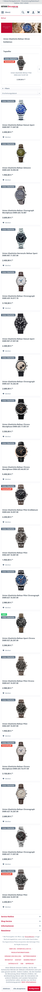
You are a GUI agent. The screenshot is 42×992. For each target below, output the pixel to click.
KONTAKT (18, 960)
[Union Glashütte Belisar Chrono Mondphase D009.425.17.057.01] (21, 409)
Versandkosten (29, 937)
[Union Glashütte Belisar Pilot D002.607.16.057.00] (21, 708)
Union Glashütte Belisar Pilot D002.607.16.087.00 (14, 554)
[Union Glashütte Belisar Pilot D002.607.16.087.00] (21, 537)
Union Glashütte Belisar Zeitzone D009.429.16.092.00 (16, 169)
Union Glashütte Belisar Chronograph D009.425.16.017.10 (18, 297)
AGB (21, 964)
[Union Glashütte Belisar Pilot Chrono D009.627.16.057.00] (21, 666)
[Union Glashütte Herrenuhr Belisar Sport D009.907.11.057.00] (21, 238)
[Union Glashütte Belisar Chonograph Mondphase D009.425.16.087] (21, 195)
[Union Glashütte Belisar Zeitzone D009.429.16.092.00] (21, 152)
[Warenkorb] (38, 12)
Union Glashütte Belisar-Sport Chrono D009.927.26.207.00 (18, 639)
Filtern (7, 88)
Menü (7, 12)
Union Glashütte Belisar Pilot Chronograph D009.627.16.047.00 (20, 596)
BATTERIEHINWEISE (29, 956)
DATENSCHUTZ (13, 964)
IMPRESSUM (30, 964)
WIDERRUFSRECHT (30, 960)
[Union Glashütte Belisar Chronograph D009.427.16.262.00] (21, 366)
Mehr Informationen (29, 982)
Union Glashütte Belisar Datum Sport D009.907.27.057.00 (18, 340)
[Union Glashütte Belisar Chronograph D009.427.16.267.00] (21, 794)
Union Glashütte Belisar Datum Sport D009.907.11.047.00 (18, 126)
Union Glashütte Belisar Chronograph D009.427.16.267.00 (18, 810)
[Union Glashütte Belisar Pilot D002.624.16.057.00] (21, 63)
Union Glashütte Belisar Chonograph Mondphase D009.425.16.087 (18, 211)
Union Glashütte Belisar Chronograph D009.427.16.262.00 (18, 382)
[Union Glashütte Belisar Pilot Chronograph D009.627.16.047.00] (21, 580)
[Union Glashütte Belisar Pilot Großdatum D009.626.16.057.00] (21, 495)
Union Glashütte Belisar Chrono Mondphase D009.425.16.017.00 (16, 767)
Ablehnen (6, 989)
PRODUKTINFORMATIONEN (20, 952)
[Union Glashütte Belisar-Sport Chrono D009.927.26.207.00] (21, 623)
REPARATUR (9, 960)
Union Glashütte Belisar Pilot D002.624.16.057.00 (21, 74)
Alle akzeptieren (19, 989)
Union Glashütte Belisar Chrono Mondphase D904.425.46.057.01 (16, 468)
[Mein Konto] (33, 12)
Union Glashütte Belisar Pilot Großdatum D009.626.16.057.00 (20, 511)
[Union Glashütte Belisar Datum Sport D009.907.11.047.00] (21, 110)
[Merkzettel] (28, 12)
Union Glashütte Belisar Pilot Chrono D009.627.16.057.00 (18, 682)
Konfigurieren (34, 989)
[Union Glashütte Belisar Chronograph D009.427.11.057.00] (21, 837)
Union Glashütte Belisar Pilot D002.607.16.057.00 (14, 725)
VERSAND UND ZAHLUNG (13, 956)
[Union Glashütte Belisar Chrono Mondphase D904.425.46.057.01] (21, 452)
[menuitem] (5, 12)
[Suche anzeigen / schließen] (23, 12)
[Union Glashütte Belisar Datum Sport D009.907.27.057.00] (21, 324)
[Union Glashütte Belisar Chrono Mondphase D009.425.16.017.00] (21, 751)
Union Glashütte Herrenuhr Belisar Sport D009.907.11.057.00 (19, 254)
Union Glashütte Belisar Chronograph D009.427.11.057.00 (18, 853)
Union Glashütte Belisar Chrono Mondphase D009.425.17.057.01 (16, 425)
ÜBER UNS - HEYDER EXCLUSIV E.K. (20, 949)
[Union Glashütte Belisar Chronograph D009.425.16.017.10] (21, 281)
